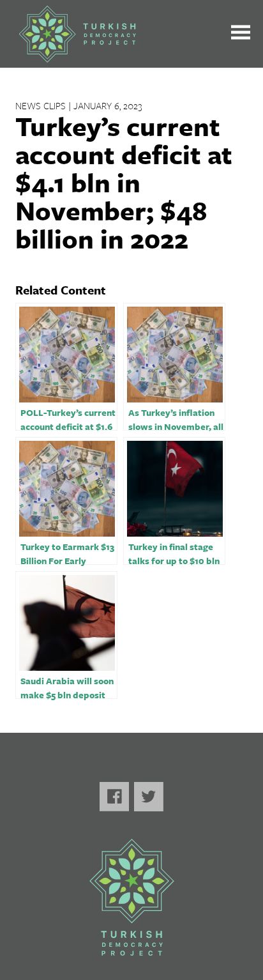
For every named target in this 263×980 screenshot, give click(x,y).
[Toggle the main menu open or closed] (240, 34)
